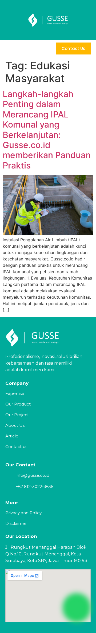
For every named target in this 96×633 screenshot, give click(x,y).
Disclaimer (16, 523)
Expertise (14, 393)
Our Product (18, 404)
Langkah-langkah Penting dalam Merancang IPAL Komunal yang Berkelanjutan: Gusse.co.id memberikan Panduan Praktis (47, 130)
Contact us (16, 446)
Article (11, 435)
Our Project (17, 414)
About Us (15, 425)
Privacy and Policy (23, 512)
